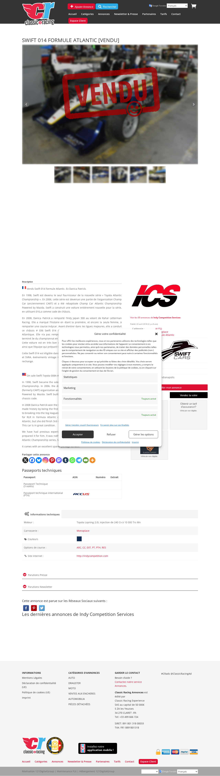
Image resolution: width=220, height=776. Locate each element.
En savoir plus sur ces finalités (114, 425)
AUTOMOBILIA (76, 698)
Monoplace (161, 331)
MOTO (72, 688)
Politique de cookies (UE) (36, 692)
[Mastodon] (59, 460)
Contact (176, 14)
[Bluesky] (39, 460)
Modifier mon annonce (169, 387)
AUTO (158, 328)
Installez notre (100, 748)
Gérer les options (143, 434)
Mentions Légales (32, 677)
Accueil (72, 14)
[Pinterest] (52, 460)
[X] (25, 460)
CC (84, 547)
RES (104, 547)
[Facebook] (32, 460)
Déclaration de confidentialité (116, 442)
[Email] (86, 460)
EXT (89, 547)
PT (93, 547)
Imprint (135, 442)
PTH (98, 547)
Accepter (78, 434)
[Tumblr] (66, 460)
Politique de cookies (90, 442)
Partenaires (149, 14)
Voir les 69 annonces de (155, 317)
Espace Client (78, 21)
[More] (92, 460)
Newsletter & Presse (126, 14)
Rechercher (109, 6)
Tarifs (163, 14)
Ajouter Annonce (83, 6)
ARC (79, 547)
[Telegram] (79, 460)
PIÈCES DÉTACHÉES (79, 704)
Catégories (87, 14)
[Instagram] (45, 460)
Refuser (111, 434)
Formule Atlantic (164, 335)
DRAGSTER (74, 683)
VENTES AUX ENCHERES (81, 693)
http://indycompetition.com (92, 556)
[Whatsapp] (72, 460)
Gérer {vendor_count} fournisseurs (82, 425)
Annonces (104, 14)
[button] (156, 334)
